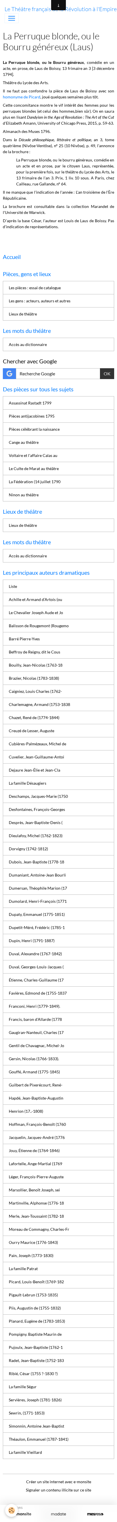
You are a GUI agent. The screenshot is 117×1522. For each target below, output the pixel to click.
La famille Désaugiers (27, 783)
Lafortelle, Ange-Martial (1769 (35, 1163)
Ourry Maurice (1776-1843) (33, 1242)
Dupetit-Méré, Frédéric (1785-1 (37, 927)
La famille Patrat (23, 1268)
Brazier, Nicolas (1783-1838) (34, 678)
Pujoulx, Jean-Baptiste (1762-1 (36, 1347)
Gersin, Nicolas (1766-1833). (34, 1058)
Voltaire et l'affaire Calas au (33, 455)
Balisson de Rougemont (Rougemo (39, 625)
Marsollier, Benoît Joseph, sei (34, 1189)
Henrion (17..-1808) (26, 1111)
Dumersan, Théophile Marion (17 (38, 888)
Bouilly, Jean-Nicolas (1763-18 (35, 665)
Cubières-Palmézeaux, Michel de (37, 743)
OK (107, 373)
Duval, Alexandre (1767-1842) (35, 953)
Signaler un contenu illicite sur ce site (58, 1489)
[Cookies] (11, 1510)
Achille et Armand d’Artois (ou (35, 599)
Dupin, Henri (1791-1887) (32, 940)
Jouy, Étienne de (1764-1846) (34, 1150)
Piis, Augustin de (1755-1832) (35, 1308)
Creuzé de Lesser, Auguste (31, 730)
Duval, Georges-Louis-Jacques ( (36, 966)
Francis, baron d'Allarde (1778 (35, 1019)
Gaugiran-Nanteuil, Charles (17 (36, 1032)
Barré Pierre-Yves (24, 638)
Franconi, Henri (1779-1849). (34, 1006)
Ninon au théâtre (24, 494)
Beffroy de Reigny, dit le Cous (34, 651)
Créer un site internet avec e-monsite (58, 1481)
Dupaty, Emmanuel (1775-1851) (37, 914)
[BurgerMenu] (12, 18)
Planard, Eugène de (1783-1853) (37, 1321)
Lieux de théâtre (23, 313)
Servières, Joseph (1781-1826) (35, 1399)
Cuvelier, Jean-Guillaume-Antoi (36, 756)
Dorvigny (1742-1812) (28, 848)
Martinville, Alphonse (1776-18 (36, 1203)
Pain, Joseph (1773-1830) (31, 1255)
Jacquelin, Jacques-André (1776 (37, 1137)
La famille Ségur (23, 1386)
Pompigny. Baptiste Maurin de (35, 1334)
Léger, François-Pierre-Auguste (36, 1176)
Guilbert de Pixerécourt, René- (35, 1084)
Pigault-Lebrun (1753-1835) (33, 1294)
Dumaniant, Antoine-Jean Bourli (37, 875)
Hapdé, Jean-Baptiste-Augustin (36, 1098)
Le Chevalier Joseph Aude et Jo (36, 612)
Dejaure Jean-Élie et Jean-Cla (34, 770)
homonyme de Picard (21, 96)
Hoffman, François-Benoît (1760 (37, 1124)
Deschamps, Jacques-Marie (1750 (38, 796)
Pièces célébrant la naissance (34, 429)
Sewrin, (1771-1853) (27, 1412)
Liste (13, 586)
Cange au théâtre (24, 442)
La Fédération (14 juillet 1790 (34, 481)
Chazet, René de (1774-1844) (34, 717)
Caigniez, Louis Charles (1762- (35, 691)
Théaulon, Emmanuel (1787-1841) (38, 1439)
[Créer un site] (22, 1514)
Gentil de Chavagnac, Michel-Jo (36, 1045)
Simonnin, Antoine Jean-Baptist (36, 1426)
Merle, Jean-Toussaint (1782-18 (36, 1216)
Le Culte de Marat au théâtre (34, 468)
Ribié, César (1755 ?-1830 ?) (33, 1373)
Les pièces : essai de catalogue (35, 287)
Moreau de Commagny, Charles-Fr (39, 1229)
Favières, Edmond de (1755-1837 (38, 993)
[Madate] (58, 1514)
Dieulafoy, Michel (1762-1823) (35, 835)
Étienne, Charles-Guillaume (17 (36, 979)
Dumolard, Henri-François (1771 (38, 901)
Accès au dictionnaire (28, 344)
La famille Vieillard (25, 1452)
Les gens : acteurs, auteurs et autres (39, 300)
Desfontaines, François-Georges (37, 809)
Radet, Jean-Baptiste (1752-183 (36, 1360)
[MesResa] (95, 1514)
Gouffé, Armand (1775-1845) (34, 1071)
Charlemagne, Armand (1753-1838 (39, 704)
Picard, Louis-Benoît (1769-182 (36, 1281)
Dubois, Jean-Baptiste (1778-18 (36, 861)
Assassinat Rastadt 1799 (30, 402)
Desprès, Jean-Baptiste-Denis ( (35, 822)
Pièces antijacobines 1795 (32, 416)
